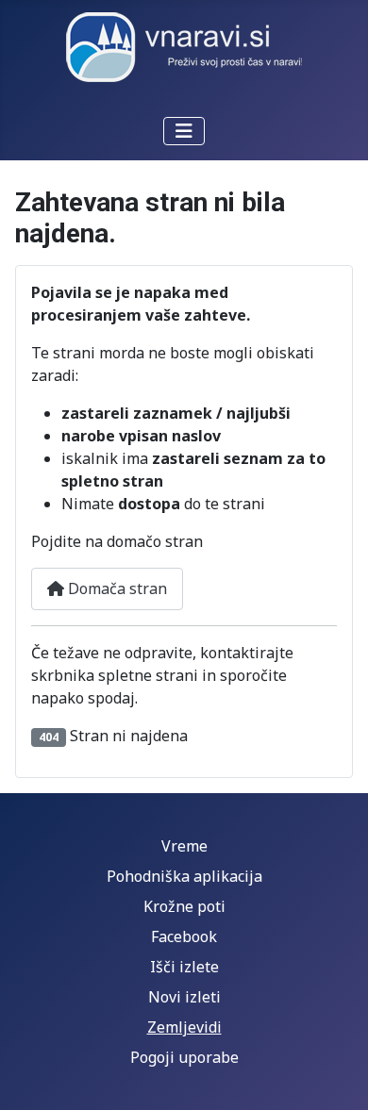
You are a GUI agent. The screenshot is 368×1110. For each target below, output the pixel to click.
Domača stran (115, 588)
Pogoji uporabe (184, 1057)
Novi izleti (184, 996)
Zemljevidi (184, 1027)
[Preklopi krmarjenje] (184, 131)
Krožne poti (184, 906)
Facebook (184, 936)
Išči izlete (184, 966)
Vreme (184, 846)
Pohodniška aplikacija (184, 876)
